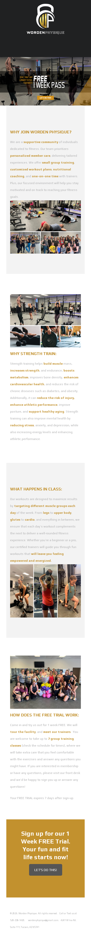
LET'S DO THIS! (45, 870)
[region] (45, 81)
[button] (45, 81)
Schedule (20, 51)
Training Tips (80, 55)
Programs (42, 51)
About (61, 51)
